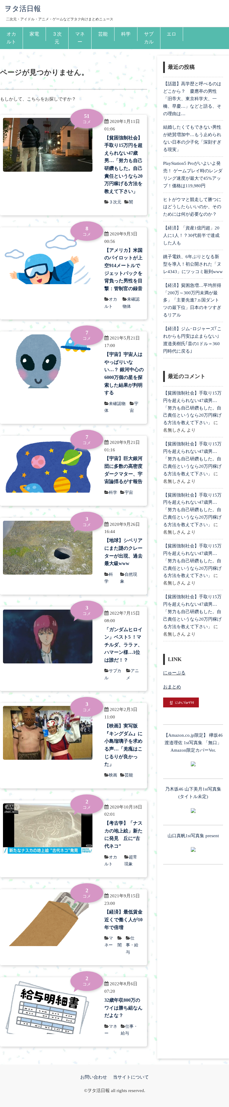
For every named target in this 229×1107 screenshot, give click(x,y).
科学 (126, 33)
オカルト (11, 38)
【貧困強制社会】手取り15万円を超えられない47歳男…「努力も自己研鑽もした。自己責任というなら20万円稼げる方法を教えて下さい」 (192, 408)
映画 (113, 775)
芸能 (103, 33)
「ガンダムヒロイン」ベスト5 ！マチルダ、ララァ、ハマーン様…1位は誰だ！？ (123, 645)
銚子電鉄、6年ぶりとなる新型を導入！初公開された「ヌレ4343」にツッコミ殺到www (193, 264)
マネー (80, 38)
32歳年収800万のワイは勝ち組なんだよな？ (123, 1008)
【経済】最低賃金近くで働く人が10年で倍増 (123, 919)
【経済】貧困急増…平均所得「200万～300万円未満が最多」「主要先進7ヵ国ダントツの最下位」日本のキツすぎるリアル (192, 300)
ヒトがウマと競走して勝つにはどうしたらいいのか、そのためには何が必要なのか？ (192, 207)
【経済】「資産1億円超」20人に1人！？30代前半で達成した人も (191, 235)
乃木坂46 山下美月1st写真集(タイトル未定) (193, 793)
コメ (87, 118)
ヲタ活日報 (22, 9)
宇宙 (129, 492)
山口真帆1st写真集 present (193, 835)
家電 (34, 33)
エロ (171, 33)
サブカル (149, 38)
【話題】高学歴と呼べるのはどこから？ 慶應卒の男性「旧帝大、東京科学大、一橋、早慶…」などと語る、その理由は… (192, 98)
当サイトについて (131, 1077)
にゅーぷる (174, 672)
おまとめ (172, 686)
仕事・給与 (132, 945)
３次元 (57, 38)
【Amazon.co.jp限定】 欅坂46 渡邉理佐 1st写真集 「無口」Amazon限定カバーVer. (193, 743)
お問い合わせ (93, 1077)
